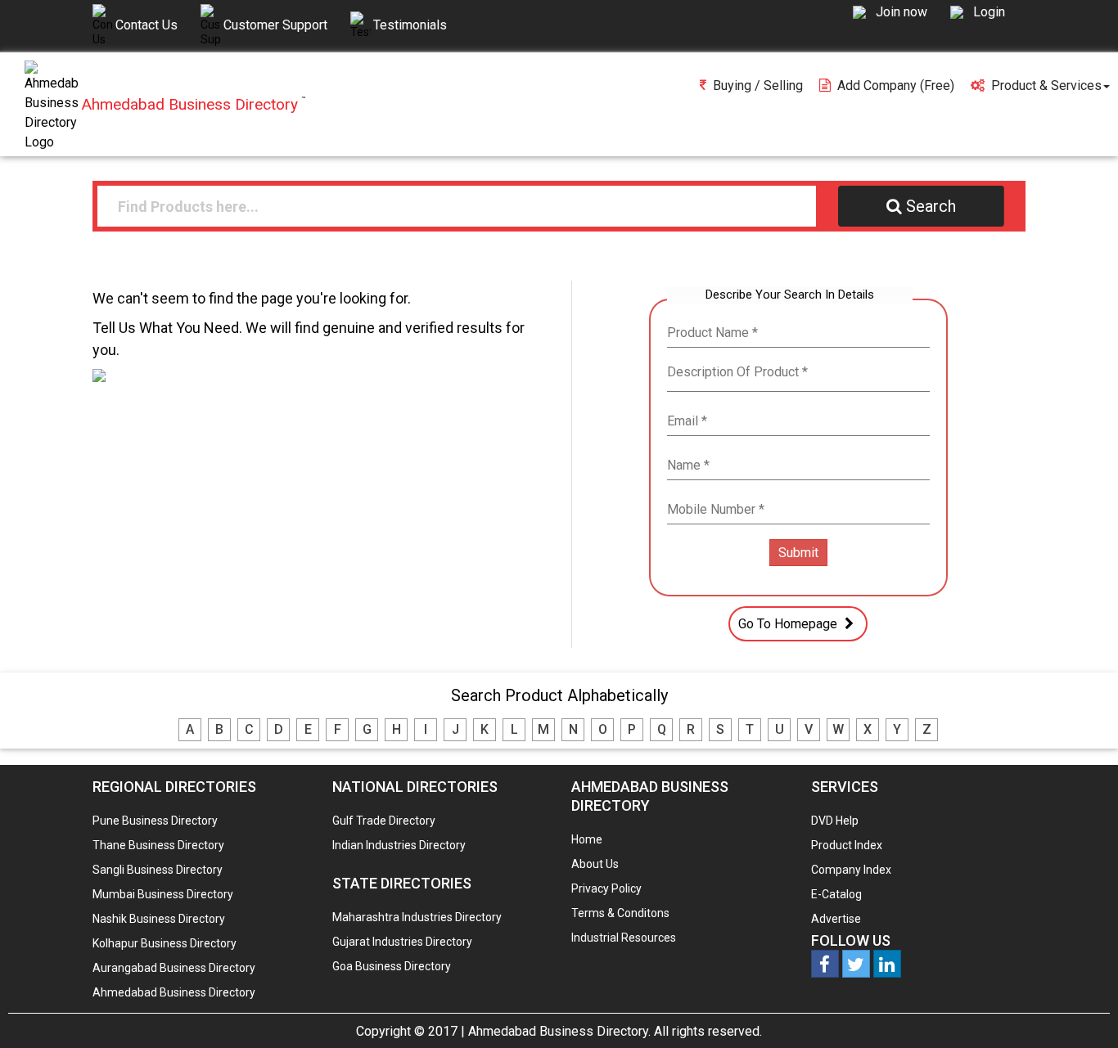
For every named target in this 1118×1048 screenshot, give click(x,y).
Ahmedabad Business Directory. (559, 1031)
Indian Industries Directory (399, 845)
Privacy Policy (606, 888)
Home (586, 839)
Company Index (851, 869)
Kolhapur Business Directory (164, 943)
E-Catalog (836, 894)
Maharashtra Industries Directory (417, 917)
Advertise (836, 918)
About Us (595, 863)
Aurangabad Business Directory (173, 967)
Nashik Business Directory (158, 918)
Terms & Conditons (620, 913)
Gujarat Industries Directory (402, 941)
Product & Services (1046, 85)
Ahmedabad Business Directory (173, 992)
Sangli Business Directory (157, 869)
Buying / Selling (758, 85)
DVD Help (835, 820)
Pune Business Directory (155, 820)
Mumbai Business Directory (162, 894)
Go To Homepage (789, 624)
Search (931, 206)
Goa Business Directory (391, 966)
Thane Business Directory (158, 845)
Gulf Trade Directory (383, 820)
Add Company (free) (895, 85)
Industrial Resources (623, 937)
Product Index (846, 845)
